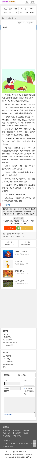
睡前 (21, 12)
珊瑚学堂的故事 (8, 364)
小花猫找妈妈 (8, 340)
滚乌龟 (7, 205)
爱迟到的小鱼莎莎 (21, 251)
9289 (26, 228)
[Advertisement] (18, 49)
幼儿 (5, 9)
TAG (31, 9)
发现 (15, 9)
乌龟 (23, 236)
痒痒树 (5, 367)
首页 (2, 18)
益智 (26, 12)
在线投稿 (26, 430)
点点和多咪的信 (8, 361)
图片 (10, 12)
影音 (5, 12)
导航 (26, 2)
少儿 (21, 9)
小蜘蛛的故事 (8, 345)
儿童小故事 (9, 18)
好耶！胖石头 (19, 271)
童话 (10, 9)
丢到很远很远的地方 (10, 342)
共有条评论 (22, 375)
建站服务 (26, 433)
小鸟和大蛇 (6, 359)
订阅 (18, 228)
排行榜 (31, 12)
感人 (26, 9)
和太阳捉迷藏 (7, 356)
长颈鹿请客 (18, 261)
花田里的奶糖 (19, 281)
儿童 (15, 12)
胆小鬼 (6, 334)
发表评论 (21, 23)
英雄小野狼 (7, 337)
